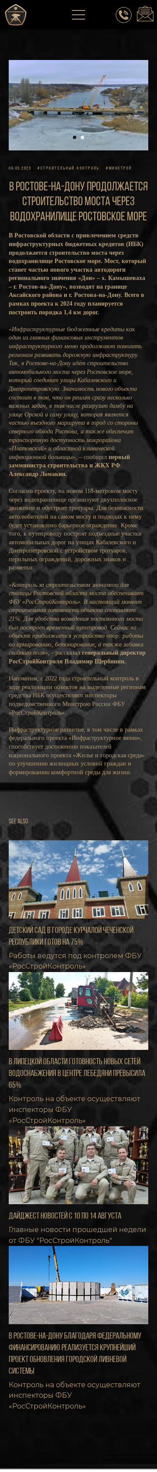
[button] (79, 15)
